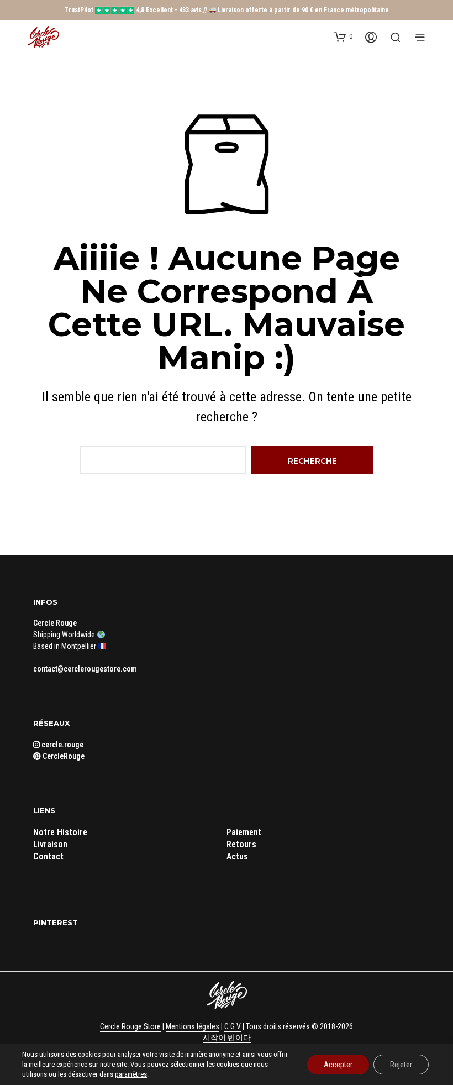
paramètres (131, 1074)
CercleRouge (63, 756)
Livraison (50, 844)
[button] (343, 36)
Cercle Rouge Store (130, 1027)
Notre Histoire (60, 832)
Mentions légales (192, 1027)
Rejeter (401, 1064)
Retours (241, 844)
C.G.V (232, 1027)
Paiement (244, 832)
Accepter (338, 1064)
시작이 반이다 (227, 1038)
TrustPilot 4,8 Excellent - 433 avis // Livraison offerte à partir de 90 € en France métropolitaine (226, 10)
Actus (237, 856)
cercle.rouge (61, 744)
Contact (48, 856)
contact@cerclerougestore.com (85, 668)
